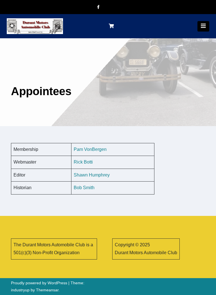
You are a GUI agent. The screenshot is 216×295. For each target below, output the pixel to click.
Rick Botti (83, 162)
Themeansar (47, 290)
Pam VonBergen (90, 149)
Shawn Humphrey (92, 175)
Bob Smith (84, 187)
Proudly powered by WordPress (39, 283)
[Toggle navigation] (203, 26)
